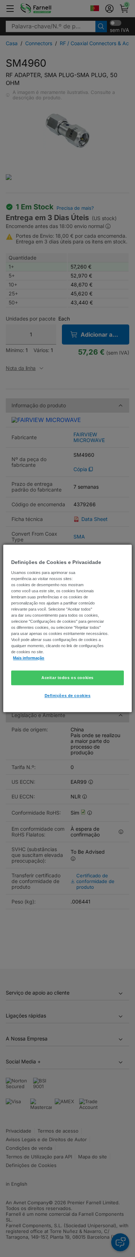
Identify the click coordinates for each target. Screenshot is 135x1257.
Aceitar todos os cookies (67, 677)
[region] (67, 628)
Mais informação (28, 658)
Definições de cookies (68, 696)
